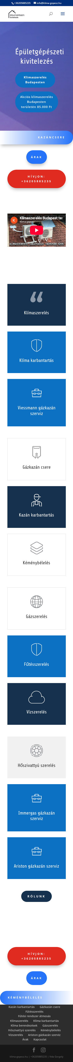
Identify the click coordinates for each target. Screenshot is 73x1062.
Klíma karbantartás (46, 1021)
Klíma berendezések (24, 1025)
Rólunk (36, 896)
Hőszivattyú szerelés (22, 1030)
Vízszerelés (15, 1035)
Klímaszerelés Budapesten (35, 79)
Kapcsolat (40, 1039)
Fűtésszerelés (34, 1011)
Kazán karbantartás (22, 1007)
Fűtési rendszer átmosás (34, 1016)
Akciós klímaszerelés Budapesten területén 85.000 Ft (36, 102)
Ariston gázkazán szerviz (44, 1035)
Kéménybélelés (51, 1030)
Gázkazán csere (50, 1007)
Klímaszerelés (19, 1021)
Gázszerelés (50, 1025)
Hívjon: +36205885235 (36, 179)
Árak (36, 157)
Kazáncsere (51, 137)
